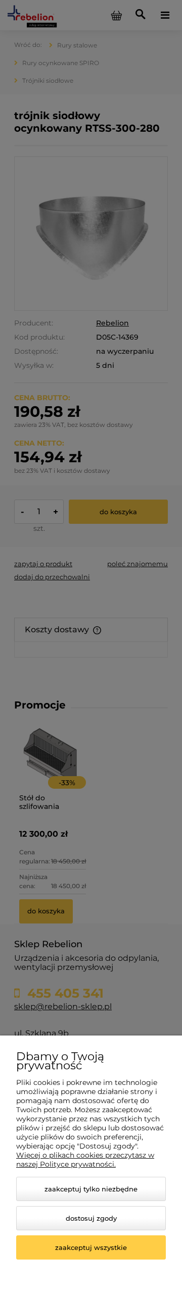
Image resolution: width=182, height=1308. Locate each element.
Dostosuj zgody (91, 1218)
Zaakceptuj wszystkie (91, 1247)
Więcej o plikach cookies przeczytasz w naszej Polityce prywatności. (85, 1160)
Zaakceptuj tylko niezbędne (91, 1189)
